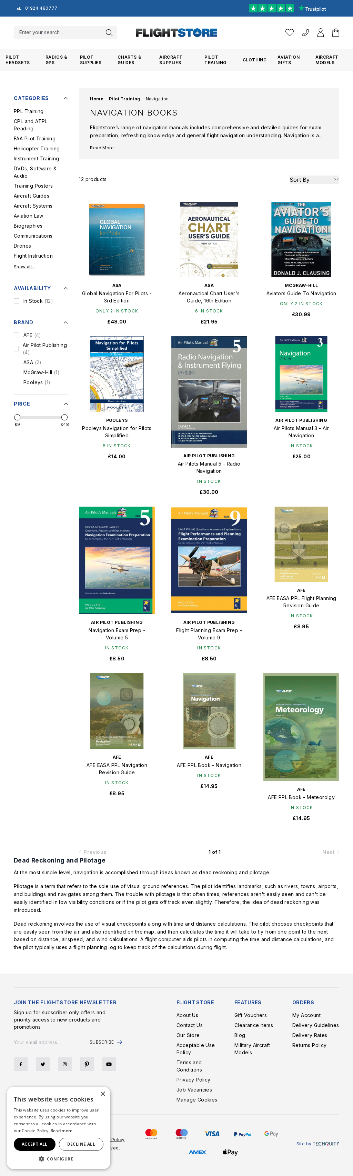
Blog (239, 1035)
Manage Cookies (197, 1100)
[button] (58, 1158)
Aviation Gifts (289, 59)
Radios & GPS (57, 59)
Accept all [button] (35, 1144)
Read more (62, 1131)
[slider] (17, 417)
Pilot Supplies (91, 59)
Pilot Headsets (18, 59)
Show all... (24, 266)
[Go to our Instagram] (65, 1064)
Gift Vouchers (250, 1015)
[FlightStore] (176, 32)
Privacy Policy (193, 1080)
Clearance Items (253, 1025)
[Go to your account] (320, 32)
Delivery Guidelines (315, 1025)
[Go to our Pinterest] (87, 1064)
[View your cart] (335, 32)
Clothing (255, 59)
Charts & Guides (129, 59)
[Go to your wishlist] (289, 32)
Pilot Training (215, 59)
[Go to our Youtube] (109, 1064)
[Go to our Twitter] (43, 1064)
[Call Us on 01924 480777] (305, 32)
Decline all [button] (81, 1144)
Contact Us (189, 1025)
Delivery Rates (309, 1035)
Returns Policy (309, 1045)
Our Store (188, 1035)
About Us (187, 1015)
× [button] (102, 1094)
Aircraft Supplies (170, 59)
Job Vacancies (194, 1090)
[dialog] (58, 1128)
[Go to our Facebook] (21, 1064)
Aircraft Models (327, 59)
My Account (306, 1015)
